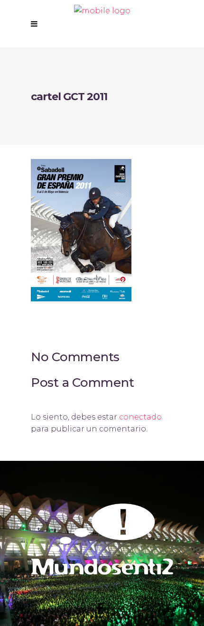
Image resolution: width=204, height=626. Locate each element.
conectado (140, 416)
